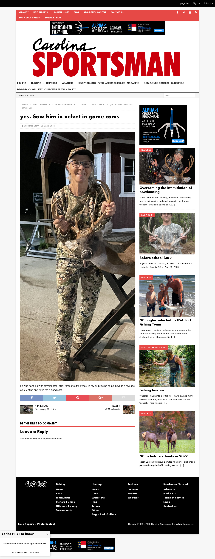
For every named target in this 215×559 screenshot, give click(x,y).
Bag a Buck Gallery (104, 514)
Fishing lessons (151, 390)
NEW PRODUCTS (87, 83)
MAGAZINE (133, 83)
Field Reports (40, 12)
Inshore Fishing (65, 502)
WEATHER (67, 83)
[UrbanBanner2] (107, 33)
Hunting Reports (65, 104)
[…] (173, 204)
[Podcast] (196, 12)
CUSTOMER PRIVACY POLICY (60, 89)
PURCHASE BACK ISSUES (111, 83)
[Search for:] (179, 95)
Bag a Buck (49, 126)
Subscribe (208, 3)
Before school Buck (155, 258)
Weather (133, 498)
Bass (59, 494)
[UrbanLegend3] (163, 142)
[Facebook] (177, 12)
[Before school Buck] (167, 233)
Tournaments (64, 510)
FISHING (21, 83)
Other (95, 510)
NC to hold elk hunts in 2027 (163, 456)
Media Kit (24, 12)
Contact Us (117, 12)
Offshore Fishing (66, 506)
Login (166, 502)
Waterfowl (98, 498)
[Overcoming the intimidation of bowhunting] (167, 166)
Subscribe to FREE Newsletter (25, 552)
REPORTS (51, 83)
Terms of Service (173, 498)
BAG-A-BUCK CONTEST (95, 12)
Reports (132, 494)
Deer (83, 104)
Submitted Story (31, 126)
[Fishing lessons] (167, 366)
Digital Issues (61, 12)
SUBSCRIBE (177, 83)
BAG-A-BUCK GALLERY (29, 18)
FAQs (76, 12)
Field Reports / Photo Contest (36, 524)
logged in (37, 438)
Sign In (196, 3)
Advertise (169, 489)
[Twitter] (184, 12)
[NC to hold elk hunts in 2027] (167, 432)
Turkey (96, 506)
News (59, 489)
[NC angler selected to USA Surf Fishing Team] (167, 296)
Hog (94, 502)
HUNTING (36, 83)
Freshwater (63, 498)
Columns (133, 489)
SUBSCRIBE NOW (53, 18)
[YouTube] (190, 12)
